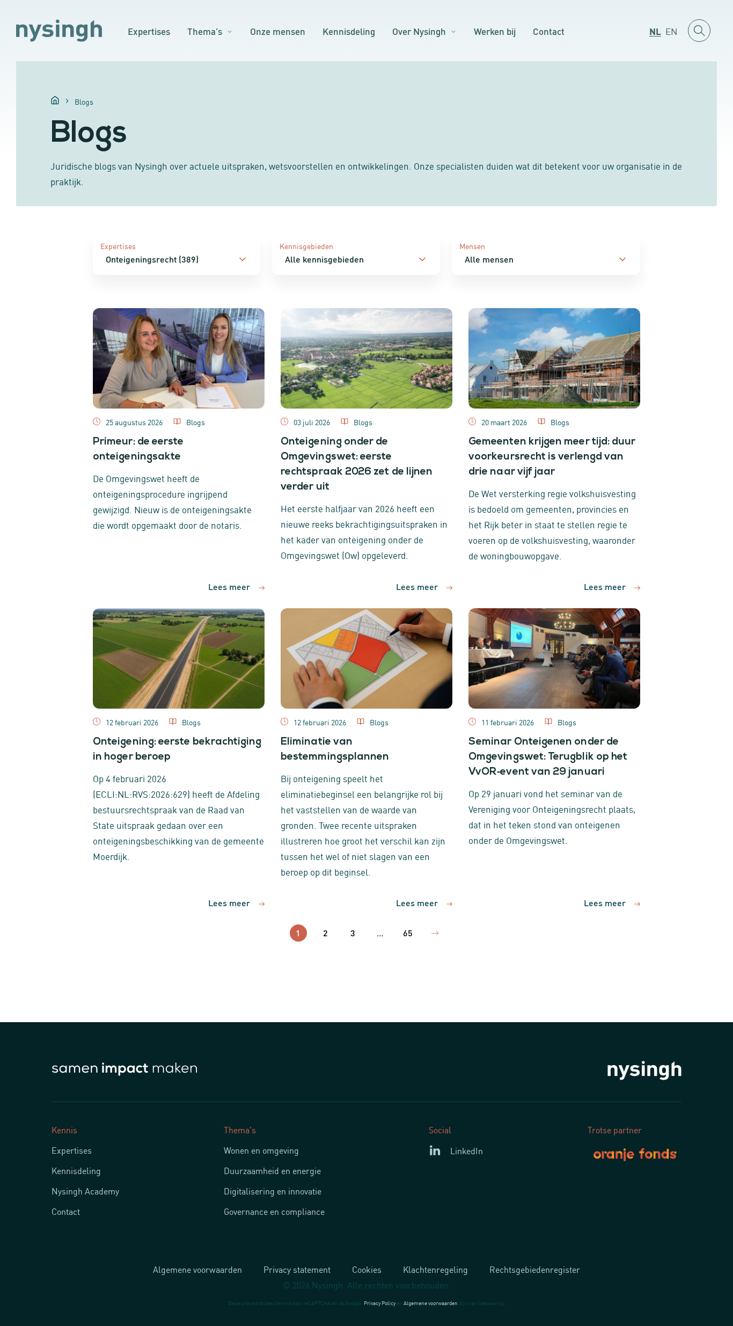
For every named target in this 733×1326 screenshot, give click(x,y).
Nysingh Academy (85, 1191)
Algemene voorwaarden (197, 1269)
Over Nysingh (419, 30)
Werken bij (495, 30)
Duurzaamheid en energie (272, 1170)
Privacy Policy (379, 1302)
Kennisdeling (348, 30)
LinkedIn (466, 1150)
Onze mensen (277, 30)
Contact (549, 30)
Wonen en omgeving (261, 1150)
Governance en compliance (274, 1211)
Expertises (149, 30)
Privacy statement (297, 1269)
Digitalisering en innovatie (272, 1191)
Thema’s (204, 30)
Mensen (472, 246)
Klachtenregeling (435, 1269)
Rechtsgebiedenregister (534, 1269)
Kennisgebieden (306, 246)
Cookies (367, 1269)
